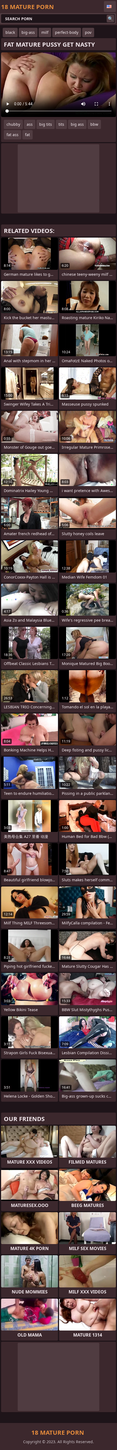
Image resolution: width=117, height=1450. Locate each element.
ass (30, 124)
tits (61, 124)
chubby (13, 124)
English (110, 6)
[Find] (110, 18)
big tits (45, 124)
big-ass (28, 32)
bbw (94, 124)
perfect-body (66, 32)
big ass (77, 124)
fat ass (13, 134)
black (10, 32)
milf (44, 32)
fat (27, 134)
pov (88, 32)
